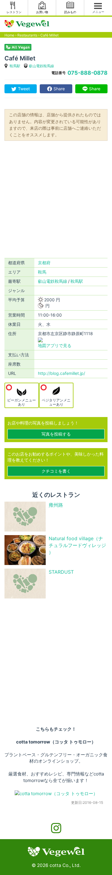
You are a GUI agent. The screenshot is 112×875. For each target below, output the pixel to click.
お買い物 (42, 12)
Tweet (24, 88)
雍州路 (56, 505)
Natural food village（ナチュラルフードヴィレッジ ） (77, 545)
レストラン (14, 12)
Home (9, 35)
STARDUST (61, 572)
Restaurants (27, 35)
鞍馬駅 (15, 66)
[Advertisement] (56, 199)
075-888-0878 (87, 73)
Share (59, 88)
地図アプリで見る (54, 345)
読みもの (70, 12)
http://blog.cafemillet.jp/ (61, 373)
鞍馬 (42, 271)
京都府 (44, 262)
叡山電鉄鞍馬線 (41, 66)
